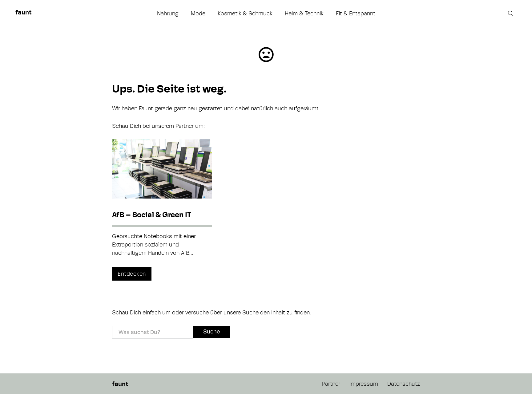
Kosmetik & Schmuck (245, 13)
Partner (331, 383)
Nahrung (168, 13)
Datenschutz (403, 383)
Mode (198, 13)
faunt (23, 12)
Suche (211, 331)
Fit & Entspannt (355, 13)
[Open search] (511, 13)
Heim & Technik (304, 13)
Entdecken (132, 273)
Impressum (363, 383)
